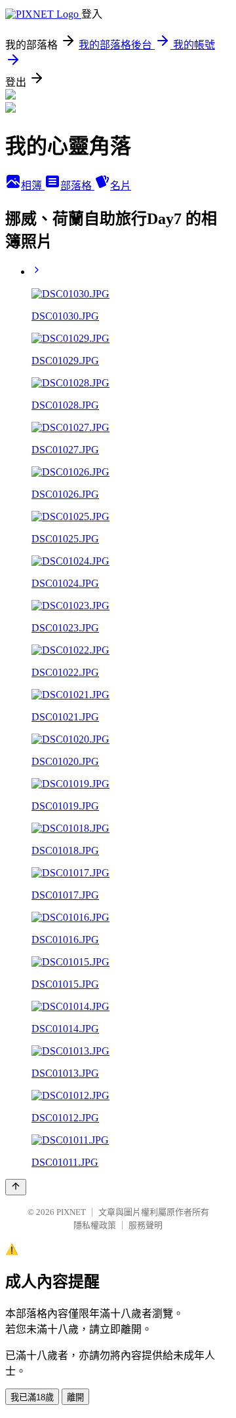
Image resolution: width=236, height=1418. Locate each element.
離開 (75, 1397)
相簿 (33, 185)
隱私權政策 (94, 1225)
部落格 (77, 185)
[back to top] (15, 1187)
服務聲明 (145, 1225)
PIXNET (71, 1212)
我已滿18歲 (32, 1397)
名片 (120, 185)
